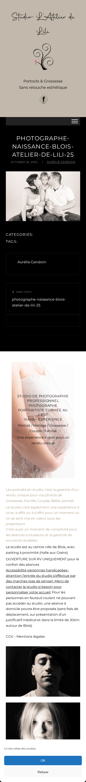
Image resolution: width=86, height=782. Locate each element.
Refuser (43, 772)
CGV (9, 637)
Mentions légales (30, 637)
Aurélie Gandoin (61, 161)
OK (43, 760)
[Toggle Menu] (74, 121)
